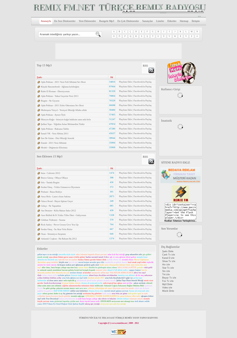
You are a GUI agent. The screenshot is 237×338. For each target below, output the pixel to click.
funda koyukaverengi (52, 283)
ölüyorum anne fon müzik (123, 288)
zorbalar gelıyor (64, 275)
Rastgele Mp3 (106, 21)
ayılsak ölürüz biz (114, 260)
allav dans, (46, 267)
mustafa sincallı (109, 280)
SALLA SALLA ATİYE (127, 267)
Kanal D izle (168, 258)
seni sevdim (128, 283)
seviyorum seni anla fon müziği (113, 304)
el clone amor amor (55, 280)
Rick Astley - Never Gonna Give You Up (60, 224)
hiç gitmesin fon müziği (72, 293)
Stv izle (166, 271)
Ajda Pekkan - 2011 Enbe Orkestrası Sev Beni (62, 105)
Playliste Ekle (125, 82)
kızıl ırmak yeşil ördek (137, 262)
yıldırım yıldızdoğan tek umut (100, 288)
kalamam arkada (136, 299)
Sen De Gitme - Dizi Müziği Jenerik (57, 138)
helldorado (99, 286)
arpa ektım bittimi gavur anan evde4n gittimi (67, 257)
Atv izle (166, 264)
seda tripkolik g (70, 280)
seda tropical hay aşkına (112, 283)
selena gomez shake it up (52, 293)
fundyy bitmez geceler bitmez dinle (92, 260)
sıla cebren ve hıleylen (107, 299)
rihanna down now (96, 291)
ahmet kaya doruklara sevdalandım (103, 275)
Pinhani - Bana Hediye (51, 192)
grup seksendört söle (133, 254)
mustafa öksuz (127, 260)
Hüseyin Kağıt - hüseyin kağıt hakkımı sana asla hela (66, 119)
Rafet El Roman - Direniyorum (55, 91)
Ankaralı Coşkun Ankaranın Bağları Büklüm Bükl (124, 286)
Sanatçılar (147, 21)
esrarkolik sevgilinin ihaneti (116, 262)
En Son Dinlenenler (64, 21)
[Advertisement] (118, 51)
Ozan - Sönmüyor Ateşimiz (53, 234)
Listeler (160, 21)
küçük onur (63, 262)
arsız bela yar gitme (119, 293)
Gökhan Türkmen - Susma (53, 220)
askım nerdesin (140, 283)
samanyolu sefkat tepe (100, 273)
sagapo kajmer (135, 270)
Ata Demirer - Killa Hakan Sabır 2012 (58, 210)
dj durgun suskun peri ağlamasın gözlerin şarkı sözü (78, 265)
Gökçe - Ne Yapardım (51, 206)
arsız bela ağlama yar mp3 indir (74, 278)
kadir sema (106, 293)
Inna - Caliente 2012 (50, 173)
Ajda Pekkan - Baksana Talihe (55, 129)
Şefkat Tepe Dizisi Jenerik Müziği (129, 280)
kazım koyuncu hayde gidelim (58, 296)
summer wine (101, 270)
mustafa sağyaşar (77, 296)
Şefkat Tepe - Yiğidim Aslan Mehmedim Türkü (62, 124)
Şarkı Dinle (167, 251)
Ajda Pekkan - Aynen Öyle (53, 114)
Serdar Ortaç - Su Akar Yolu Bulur (56, 229)
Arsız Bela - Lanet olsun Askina (55, 196)
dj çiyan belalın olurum (71, 283)
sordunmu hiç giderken (92, 293)
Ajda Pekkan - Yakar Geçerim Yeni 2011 (60, 96)
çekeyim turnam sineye (65, 288)
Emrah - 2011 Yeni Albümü (53, 143)
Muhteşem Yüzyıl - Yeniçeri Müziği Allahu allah (64, 110)
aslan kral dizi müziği (116, 254)
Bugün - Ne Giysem (50, 100)
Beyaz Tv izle (169, 277)
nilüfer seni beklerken (79, 291)
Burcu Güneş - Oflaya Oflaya (54, 177)
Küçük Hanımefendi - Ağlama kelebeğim (60, 86)
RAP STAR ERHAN (62, 291)
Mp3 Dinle (167, 284)
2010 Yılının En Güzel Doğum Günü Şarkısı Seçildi (63, 304)
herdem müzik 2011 (96, 278)
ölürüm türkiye (123, 299)
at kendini (87, 273)
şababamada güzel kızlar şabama (90, 280)
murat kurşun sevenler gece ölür (91, 262)
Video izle (167, 287)
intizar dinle (83, 267)
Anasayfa (46, 21)
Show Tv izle (168, 261)
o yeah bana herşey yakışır (87, 299)
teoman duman (76, 273)
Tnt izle (166, 274)
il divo (106, 257)
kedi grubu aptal (134, 293)
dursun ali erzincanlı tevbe (92, 283)
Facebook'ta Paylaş (142, 82)
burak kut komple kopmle (84, 270)
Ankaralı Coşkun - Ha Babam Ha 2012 (59, 238)
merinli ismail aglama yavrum (116, 291)
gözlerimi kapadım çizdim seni (66, 301)
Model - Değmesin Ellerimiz (54, 147)
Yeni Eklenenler (87, 21)
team (52, 301)
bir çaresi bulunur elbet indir (128, 296)
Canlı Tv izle (168, 254)
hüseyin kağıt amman (79, 275)
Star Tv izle (168, 268)
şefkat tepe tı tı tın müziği (47, 254)
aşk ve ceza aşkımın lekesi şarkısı (123, 257)
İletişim (196, 21)
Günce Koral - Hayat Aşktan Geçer (57, 201)
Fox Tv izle (167, 281)
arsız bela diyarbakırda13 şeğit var (119, 278)
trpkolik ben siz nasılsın (67, 260)
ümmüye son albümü (126, 275)
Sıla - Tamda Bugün (50, 182)
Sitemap (184, 21)
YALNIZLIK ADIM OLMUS (121, 273)
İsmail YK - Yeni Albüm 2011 (55, 133)
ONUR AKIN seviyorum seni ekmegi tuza (117, 301)
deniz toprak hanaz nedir (90, 301)
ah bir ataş (140, 275)
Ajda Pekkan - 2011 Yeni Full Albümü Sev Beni (63, 82)
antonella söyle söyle (66, 254)
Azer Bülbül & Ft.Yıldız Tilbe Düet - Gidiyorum (63, 215)
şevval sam (73, 262)
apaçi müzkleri (52, 262)
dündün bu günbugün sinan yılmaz (103, 267)
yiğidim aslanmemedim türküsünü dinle (78, 286)
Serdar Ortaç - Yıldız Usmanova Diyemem (60, 187)
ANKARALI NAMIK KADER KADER (101, 296)
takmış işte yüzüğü (92, 304)
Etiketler (171, 21)
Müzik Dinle (168, 291)
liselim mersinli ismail (94, 257)
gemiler (140, 267)
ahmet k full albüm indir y (118, 270)
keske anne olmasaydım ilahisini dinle (115, 265)
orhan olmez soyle (49, 275)
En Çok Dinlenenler (128, 21)
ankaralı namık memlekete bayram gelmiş (57, 270)
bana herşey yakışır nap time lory (64, 267)
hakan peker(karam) (67, 299)
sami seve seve (81, 288)
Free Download (52, 299)
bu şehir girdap (49, 288)
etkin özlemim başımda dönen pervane (91, 254)
